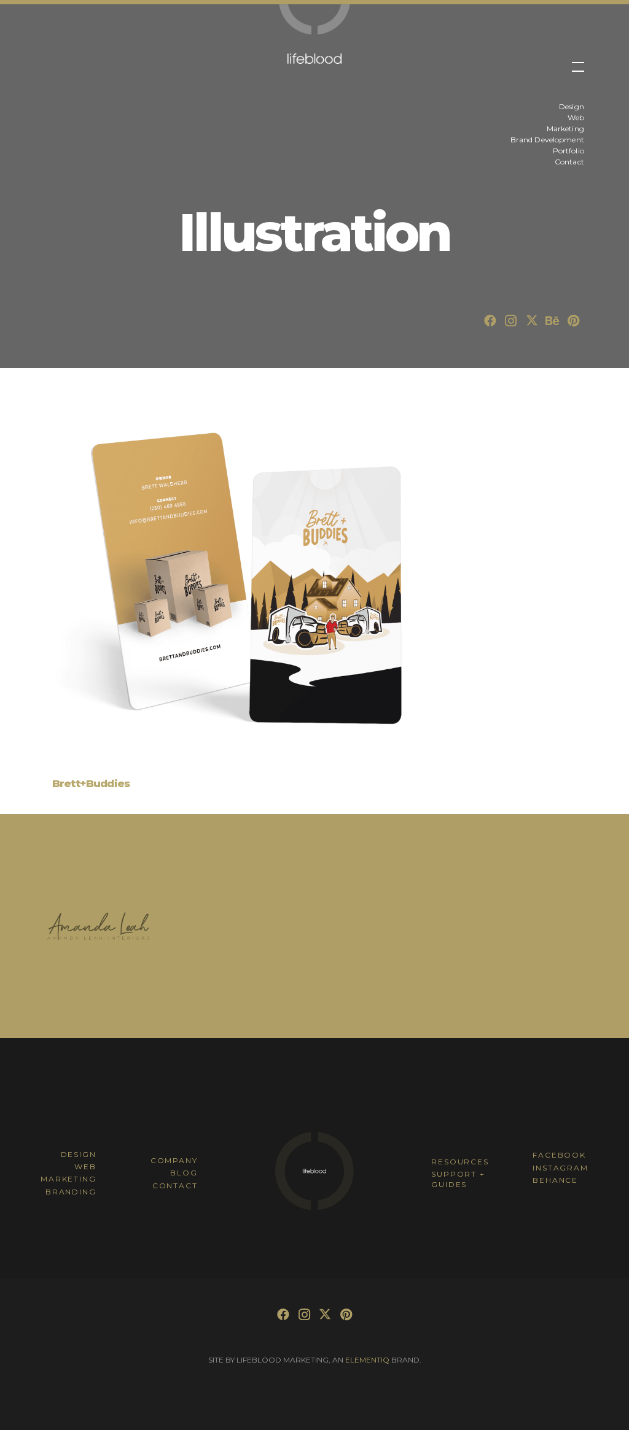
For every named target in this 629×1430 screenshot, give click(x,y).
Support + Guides (458, 1179)
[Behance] (552, 320)
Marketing (68, 1178)
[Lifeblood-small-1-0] (314, 19)
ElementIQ (367, 1359)
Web (85, 1166)
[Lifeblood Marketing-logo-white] (314, 58)
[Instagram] (511, 320)
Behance (555, 1180)
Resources (459, 1161)
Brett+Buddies (91, 783)
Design (78, 1154)
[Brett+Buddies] (242, 584)
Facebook (559, 1154)
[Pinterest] (573, 320)
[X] (532, 320)
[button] (578, 74)
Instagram (560, 1167)
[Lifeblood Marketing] (314, 1208)
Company (174, 1160)
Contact (175, 1185)
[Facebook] (490, 320)
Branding (70, 1191)
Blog (183, 1172)
